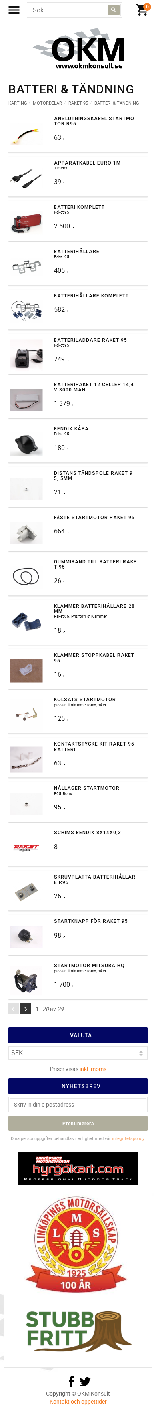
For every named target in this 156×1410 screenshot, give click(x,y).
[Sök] (114, 10)
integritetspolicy (128, 1138)
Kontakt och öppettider (78, 1401)
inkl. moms (93, 1069)
